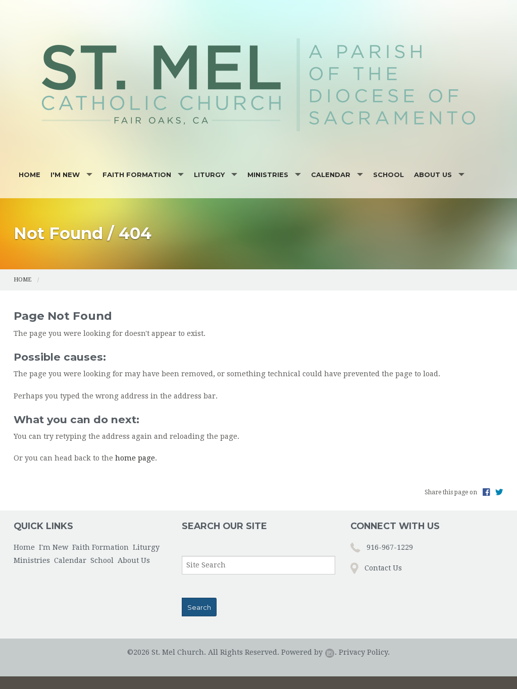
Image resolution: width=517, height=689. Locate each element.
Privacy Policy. (364, 652)
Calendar (330, 174)
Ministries (267, 174)
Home (29, 174)
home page (135, 458)
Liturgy (209, 174)
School (388, 174)
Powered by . (309, 652)
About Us (433, 174)
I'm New (65, 174)
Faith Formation (136, 174)
